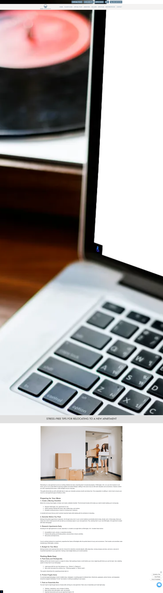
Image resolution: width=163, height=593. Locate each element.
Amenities (87, 7)
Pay (107, 2)
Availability (88, 2)
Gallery (94, 7)
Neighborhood (110, 7)
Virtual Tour (77, 2)
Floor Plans (68, 7)
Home (61, 7)
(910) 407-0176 (116, 2)
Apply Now (99, 2)
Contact (119, 7)
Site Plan (101, 7)
